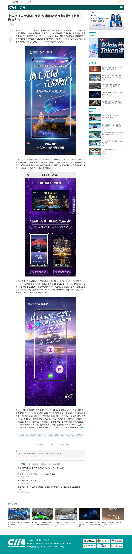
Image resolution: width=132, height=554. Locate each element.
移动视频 (76, 39)
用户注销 (61, 547)
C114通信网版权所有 (34, 547)
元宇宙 (18, 36)
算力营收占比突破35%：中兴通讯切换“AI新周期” (18, 523)
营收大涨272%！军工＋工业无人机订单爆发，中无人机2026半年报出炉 (89, 524)
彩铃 (82, 39)
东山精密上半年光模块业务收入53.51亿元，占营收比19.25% (41, 523)
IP (59, 416)
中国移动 (30, 36)
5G (42, 36)
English (22, 2)
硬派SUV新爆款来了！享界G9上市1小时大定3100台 (113, 523)
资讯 (22, 7)
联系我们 (38, 540)
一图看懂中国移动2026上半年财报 (31, 480)
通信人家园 (15, 2)
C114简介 (30, 540)
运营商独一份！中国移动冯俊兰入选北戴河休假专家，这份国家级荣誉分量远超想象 (49, 488)
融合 (25, 419)
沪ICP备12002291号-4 (66, 543)
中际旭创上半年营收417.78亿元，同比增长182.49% (66, 523)
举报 (123, 2)
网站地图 (46, 540)
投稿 (119, 2)
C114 (9, 2)
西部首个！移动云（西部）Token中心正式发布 (36, 474)
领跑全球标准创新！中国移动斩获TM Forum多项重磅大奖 (41, 468)
